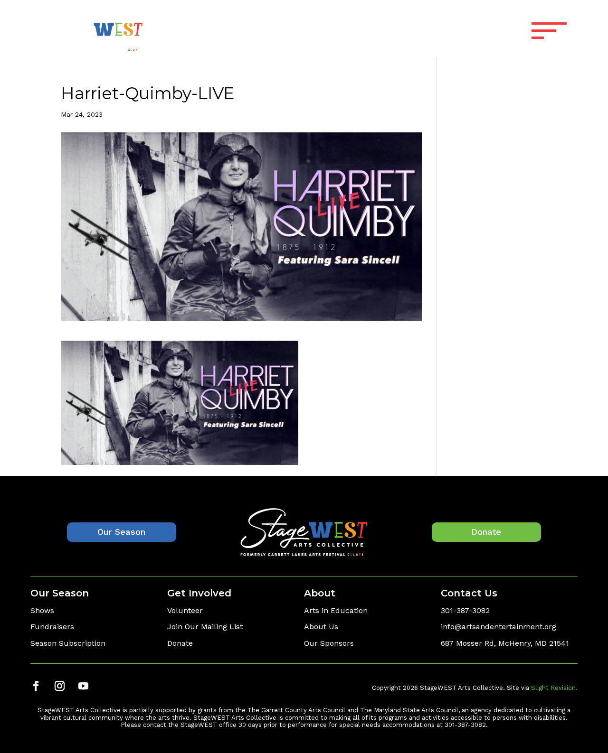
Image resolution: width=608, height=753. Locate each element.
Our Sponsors (329, 643)
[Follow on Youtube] (83, 686)
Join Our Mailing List (205, 626)
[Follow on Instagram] (59, 686)
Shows (42, 610)
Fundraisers (52, 626)
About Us (321, 626)
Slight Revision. (554, 687)
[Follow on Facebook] (36, 686)
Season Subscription (67, 643)
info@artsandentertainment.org (498, 626)
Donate (486, 532)
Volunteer (185, 610)
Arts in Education (336, 610)
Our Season (121, 532)
